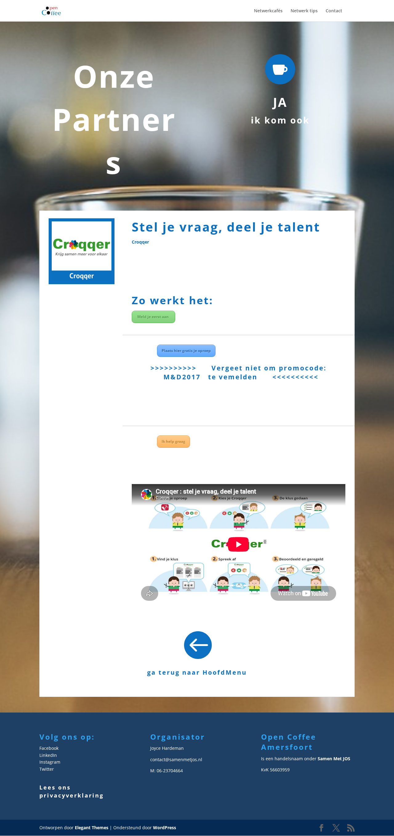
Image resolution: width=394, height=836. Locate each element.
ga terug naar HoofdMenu (197, 672)
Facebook (48, 748)
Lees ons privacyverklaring (71, 791)
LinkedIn (48, 755)
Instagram (49, 762)
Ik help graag (173, 441)
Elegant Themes (91, 827)
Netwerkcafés (268, 11)
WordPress (164, 827)
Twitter (46, 769)
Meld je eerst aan (153, 316)
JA (280, 102)
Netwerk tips (304, 11)
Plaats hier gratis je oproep (186, 350)
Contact (334, 11)
